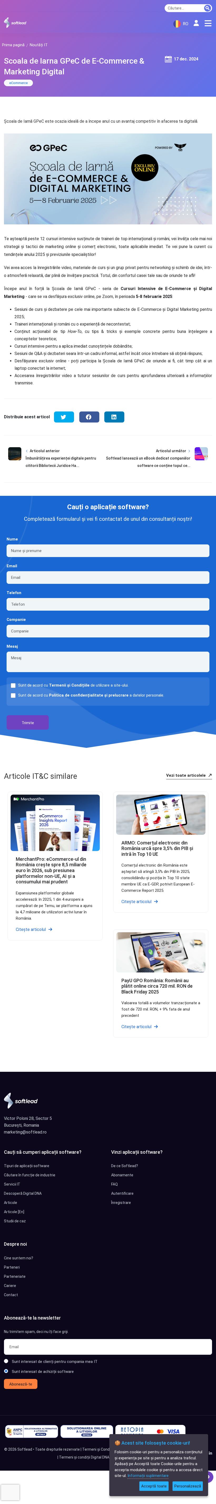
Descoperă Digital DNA (23, 1193)
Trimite (28, 722)
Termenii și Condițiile (69, 685)
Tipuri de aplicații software (26, 1166)
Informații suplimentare (148, 1475)
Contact (11, 1295)
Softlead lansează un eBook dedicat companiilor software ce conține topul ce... (148, 462)
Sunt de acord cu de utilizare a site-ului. (73, 685)
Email (12, 566)
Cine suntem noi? (18, 1258)
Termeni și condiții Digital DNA (84, 1457)
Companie (16, 619)
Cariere (10, 1286)
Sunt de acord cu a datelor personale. (91, 695)
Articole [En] (14, 1212)
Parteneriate (15, 1276)
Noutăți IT (39, 45)
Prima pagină (13, 45)
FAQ (114, 1184)
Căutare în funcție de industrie (29, 1175)
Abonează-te (20, 1384)
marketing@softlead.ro (25, 1132)
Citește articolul (31, 929)
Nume (12, 539)
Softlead (24, 1449)
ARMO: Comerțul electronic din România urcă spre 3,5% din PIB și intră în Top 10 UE (157, 848)
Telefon (14, 592)
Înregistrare (121, 1203)
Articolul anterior (45, 451)
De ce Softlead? (124, 1166)
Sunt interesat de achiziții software (43, 1371)
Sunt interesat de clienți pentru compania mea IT (54, 1361)
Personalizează (187, 1486)
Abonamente (122, 1175)
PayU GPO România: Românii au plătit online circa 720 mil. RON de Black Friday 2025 (157, 986)
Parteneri (12, 1267)
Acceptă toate (154, 1486)
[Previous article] (15, 462)
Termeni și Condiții (98, 1449)
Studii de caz (15, 1221)
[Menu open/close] (208, 23)
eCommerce (18, 83)
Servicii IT (12, 1184)
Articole (10, 1203)
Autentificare (122, 1193)
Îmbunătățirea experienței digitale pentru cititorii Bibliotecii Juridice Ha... (61, 462)
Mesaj (12, 646)
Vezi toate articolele (186, 775)
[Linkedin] (210, 1453)
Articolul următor (171, 451)
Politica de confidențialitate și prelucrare (89, 695)
